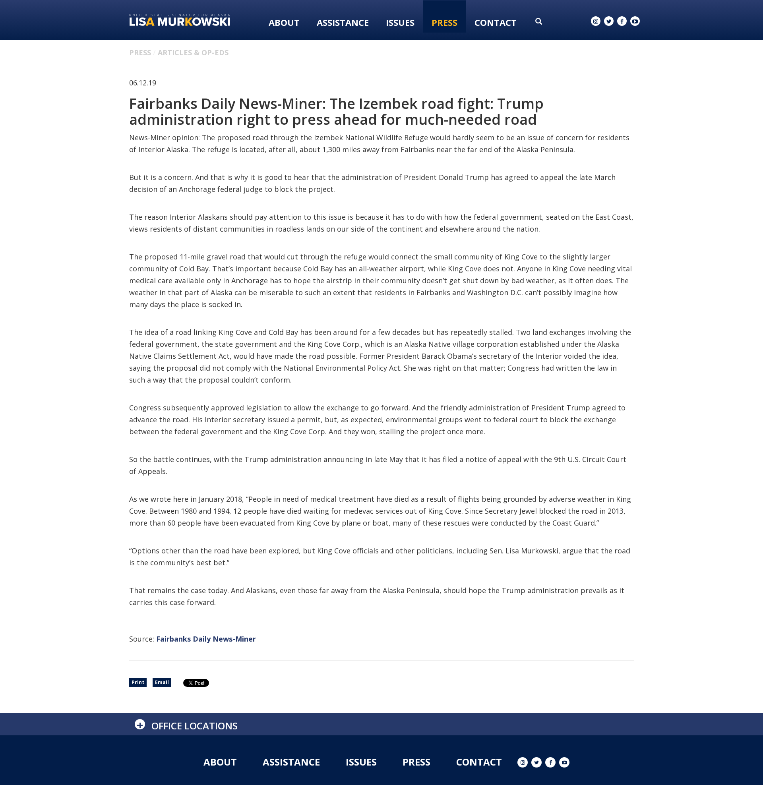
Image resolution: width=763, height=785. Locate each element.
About (284, 22)
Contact (495, 22)
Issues (400, 22)
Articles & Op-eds (193, 52)
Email (162, 682)
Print (138, 682)
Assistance (343, 22)
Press (444, 22)
